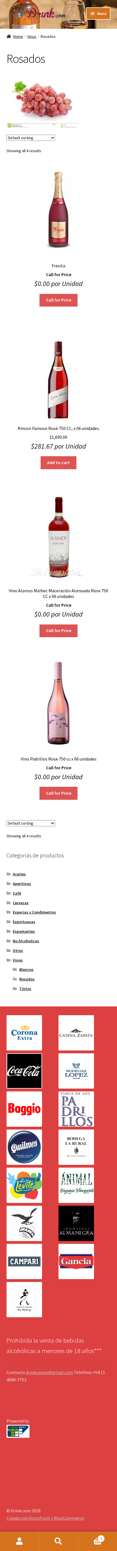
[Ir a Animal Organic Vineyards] (84, 1185)
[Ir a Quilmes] (32, 1147)
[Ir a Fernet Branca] (32, 1223)
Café (17, 893)
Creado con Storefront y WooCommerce (45, 1518)
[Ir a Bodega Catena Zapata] (84, 1032)
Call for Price (58, 300)
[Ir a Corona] (32, 1032)
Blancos (26, 969)
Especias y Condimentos (34, 912)
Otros (18, 950)
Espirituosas (24, 921)
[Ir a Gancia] (84, 1261)
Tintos (25, 988)
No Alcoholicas (26, 940)
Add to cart (58, 462)
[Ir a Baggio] (32, 1109)
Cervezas (21, 902)
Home (18, 36)
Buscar (58, 1541)
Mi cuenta (19, 1541)
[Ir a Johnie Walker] (32, 1299)
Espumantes (24, 931)
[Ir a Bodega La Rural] (84, 1147)
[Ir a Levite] (32, 1185)
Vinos (31, 36)
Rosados (27, 979)
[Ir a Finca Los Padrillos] (84, 1109)
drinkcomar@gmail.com (49, 1372)
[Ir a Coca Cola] (32, 1071)
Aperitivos (22, 883)
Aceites (19, 874)
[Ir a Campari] (32, 1261)
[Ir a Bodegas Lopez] (84, 1071)
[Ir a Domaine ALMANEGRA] (84, 1223)
